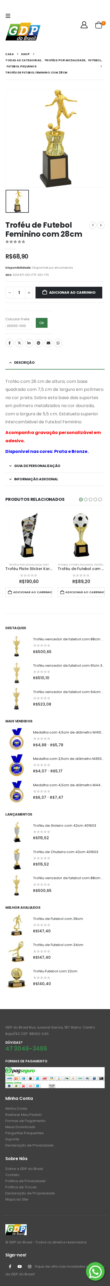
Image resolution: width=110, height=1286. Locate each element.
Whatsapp (58, 343)
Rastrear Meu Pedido (23, 1114)
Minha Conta (16, 1108)
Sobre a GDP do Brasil (24, 1168)
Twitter (19, 343)
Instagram (30, 1267)
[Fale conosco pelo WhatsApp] (95, 1271)
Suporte (12, 1139)
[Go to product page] (28, 535)
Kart (46, 564)
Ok (41, 322)
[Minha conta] (84, 24)
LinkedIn (29, 343)
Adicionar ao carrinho (72, 292)
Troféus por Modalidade (25, 564)
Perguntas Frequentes (24, 1133)
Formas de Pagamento (25, 1120)
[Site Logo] (23, 31)
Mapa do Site (16, 1199)
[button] (9, 16)
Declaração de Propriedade (30, 1193)
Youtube (20, 1267)
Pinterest (38, 343)
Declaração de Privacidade (29, 1145)
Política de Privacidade (25, 1180)
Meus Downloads (20, 1126)
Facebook (9, 343)
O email (48, 343)
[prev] (93, 225)
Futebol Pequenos (81, 564)
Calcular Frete (17, 319)
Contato (12, 1174)
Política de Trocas (21, 1187)
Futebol (63, 564)
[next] (101, 225)
